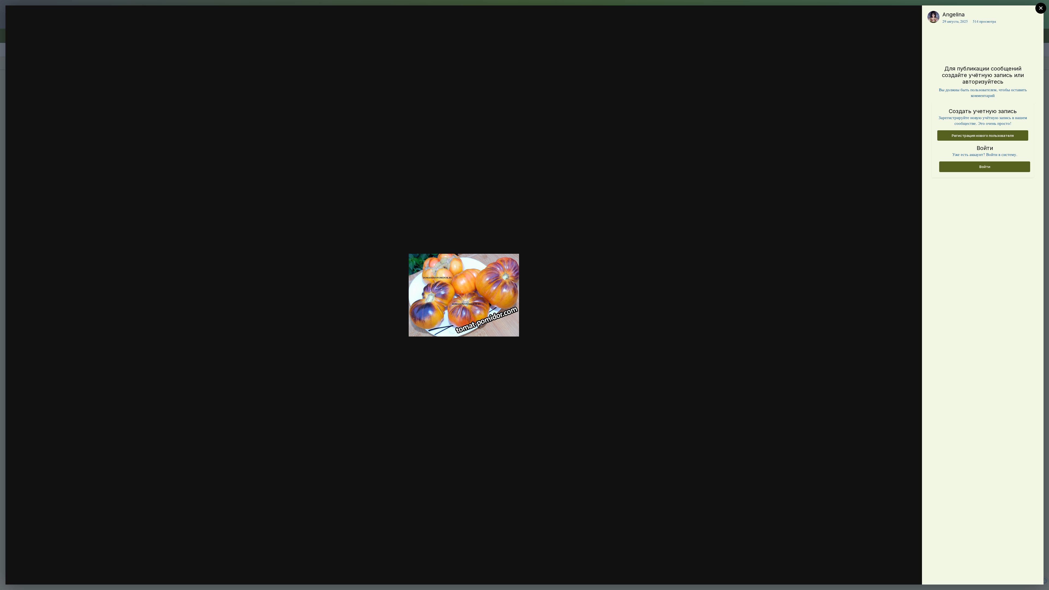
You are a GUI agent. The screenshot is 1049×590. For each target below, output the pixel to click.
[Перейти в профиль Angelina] (933, 17)
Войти (984, 166)
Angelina (953, 14)
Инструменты (898, 575)
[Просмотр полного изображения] (913, 15)
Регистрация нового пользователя (983, 135)
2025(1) (40, 25)
